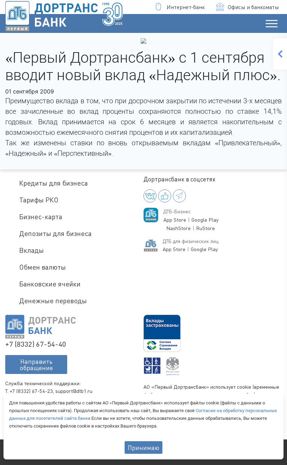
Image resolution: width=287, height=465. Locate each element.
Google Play (204, 220)
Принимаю (143, 447)
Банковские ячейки (49, 283)
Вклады (31, 250)
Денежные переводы (53, 300)
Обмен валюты (42, 267)
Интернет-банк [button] (186, 7)
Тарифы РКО (38, 199)
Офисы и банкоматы (253, 7)
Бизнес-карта (40, 216)
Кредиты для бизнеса (53, 183)
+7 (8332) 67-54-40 (35, 344)
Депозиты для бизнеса (55, 233)
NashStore (178, 228)
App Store (174, 220)
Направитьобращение (36, 365)
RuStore (205, 228)
